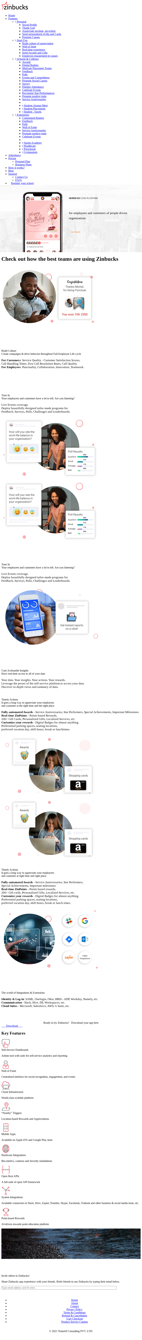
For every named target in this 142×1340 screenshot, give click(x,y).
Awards (26, 62)
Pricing (12, 158)
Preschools (29, 149)
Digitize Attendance (33, 86)
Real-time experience (33, 49)
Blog (11, 170)
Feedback (27, 71)
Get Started (75, 232)
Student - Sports (32, 111)
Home (11, 15)
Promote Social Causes (34, 80)
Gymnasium (30, 152)
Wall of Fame (29, 127)
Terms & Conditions (74, 1312)
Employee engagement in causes (40, 55)
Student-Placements (34, 108)
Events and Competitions (36, 77)
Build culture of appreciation (37, 43)
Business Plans (23, 164)
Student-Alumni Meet (35, 105)
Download (12, 1025)
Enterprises (22, 114)
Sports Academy (32, 142)
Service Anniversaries (34, 99)
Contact (74, 1306)
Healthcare (29, 145)
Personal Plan (22, 161)
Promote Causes (31, 37)
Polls (25, 74)
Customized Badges (33, 117)
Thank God (28, 27)
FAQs (18, 180)
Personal (21, 21)
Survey (26, 83)
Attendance (14, 155)
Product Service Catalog (74, 1321)
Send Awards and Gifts (34, 52)
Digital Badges (30, 65)
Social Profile (29, 24)
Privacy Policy (74, 1309)
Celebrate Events (31, 90)
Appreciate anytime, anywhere (39, 31)
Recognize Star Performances (38, 93)
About (74, 1303)
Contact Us (21, 177)
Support (12, 173)
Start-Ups (21, 40)
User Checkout (74, 1318)
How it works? (16, 167)
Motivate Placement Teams (37, 68)
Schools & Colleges (27, 58)
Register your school (22, 183)
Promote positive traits (34, 96)
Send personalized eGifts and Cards (41, 34)
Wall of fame (29, 46)
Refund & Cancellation (74, 1315)
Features (12, 18)
